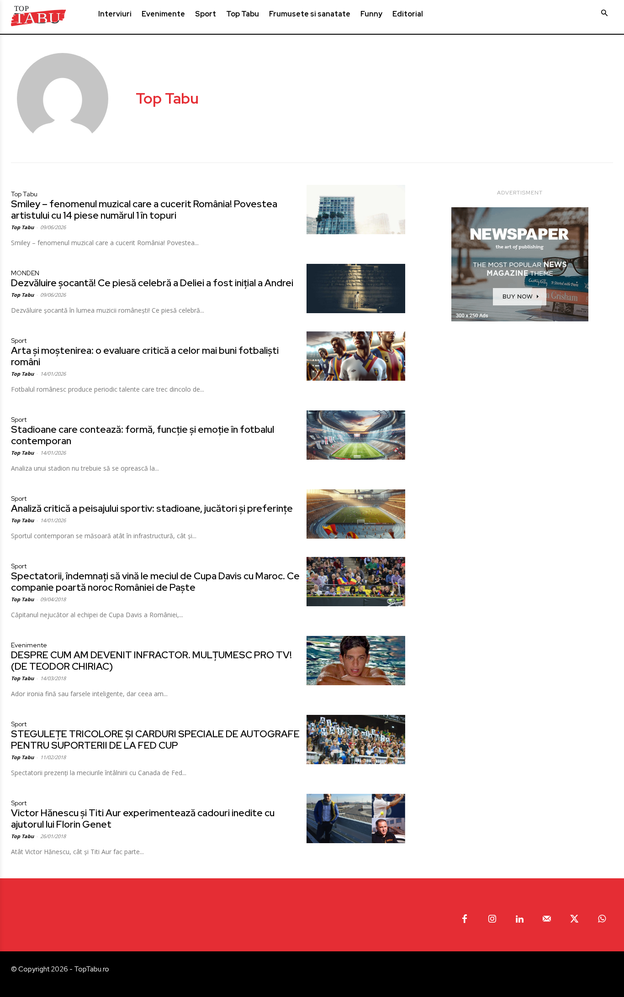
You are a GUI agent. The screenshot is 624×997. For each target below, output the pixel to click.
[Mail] (546, 919)
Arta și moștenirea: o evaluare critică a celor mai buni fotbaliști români (145, 356)
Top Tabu (24, 194)
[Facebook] (464, 919)
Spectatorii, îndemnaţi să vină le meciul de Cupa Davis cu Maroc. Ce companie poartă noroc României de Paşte (155, 581)
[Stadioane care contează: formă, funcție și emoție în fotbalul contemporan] (356, 435)
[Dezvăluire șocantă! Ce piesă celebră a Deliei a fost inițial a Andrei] (356, 288)
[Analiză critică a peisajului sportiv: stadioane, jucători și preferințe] (356, 514)
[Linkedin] (519, 919)
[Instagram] (492, 919)
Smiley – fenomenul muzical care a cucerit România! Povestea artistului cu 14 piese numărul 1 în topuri (144, 209)
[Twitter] (574, 919)
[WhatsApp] (601, 919)
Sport (18, 340)
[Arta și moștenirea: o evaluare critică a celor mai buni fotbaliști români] (356, 356)
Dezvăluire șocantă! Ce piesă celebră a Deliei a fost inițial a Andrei (152, 283)
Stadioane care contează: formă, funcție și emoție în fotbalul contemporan (142, 435)
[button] (604, 13)
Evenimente (29, 645)
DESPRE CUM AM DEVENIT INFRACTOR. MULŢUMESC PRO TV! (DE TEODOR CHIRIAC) (151, 660)
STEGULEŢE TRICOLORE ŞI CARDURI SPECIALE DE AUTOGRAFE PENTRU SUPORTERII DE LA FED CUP (155, 739)
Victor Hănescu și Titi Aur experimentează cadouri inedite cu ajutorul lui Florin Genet (143, 818)
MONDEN (25, 273)
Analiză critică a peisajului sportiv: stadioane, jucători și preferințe (152, 508)
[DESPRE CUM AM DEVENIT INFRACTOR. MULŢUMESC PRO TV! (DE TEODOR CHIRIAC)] (356, 660)
